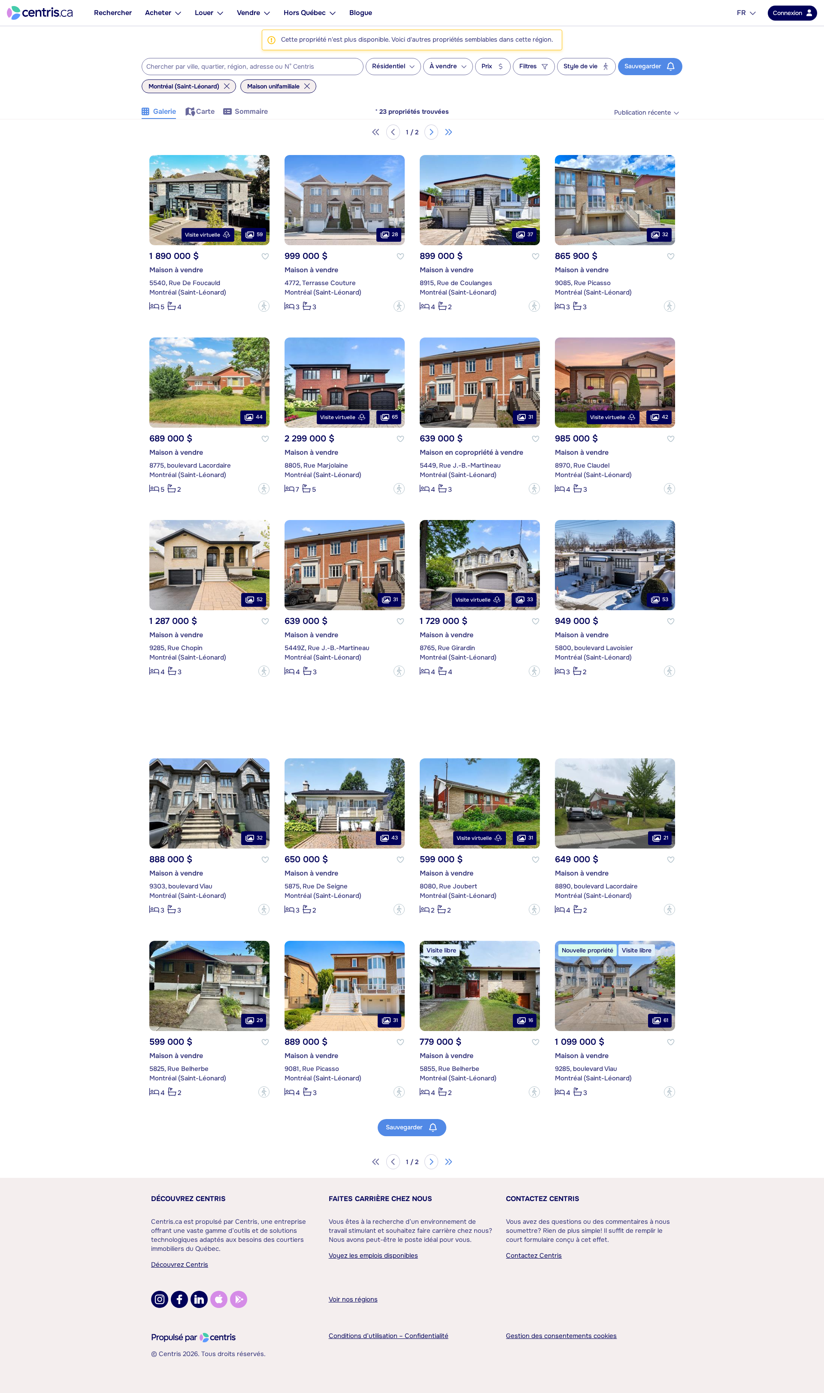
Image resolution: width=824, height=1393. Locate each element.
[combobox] (253, 66)
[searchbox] (247, 67)
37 (530, 234)
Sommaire (251, 111)
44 (259, 417)
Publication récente (642, 113)
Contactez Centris (542, 1198)
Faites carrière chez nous (380, 1198)
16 (530, 1020)
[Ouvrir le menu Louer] (220, 12)
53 (665, 599)
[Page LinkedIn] (199, 1299)
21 (665, 837)
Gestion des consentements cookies (561, 1336)
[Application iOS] (218, 1299)
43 (394, 837)
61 (665, 1020)
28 (395, 234)
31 (530, 417)
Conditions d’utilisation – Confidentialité (388, 1336)
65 (395, 417)
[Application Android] (238, 1299)
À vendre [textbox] (443, 66)
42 (665, 417)
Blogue (360, 12)
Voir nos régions (353, 1299)
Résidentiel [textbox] (388, 66)
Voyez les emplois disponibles (373, 1255)
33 (530, 599)
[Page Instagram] (159, 1299)
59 (260, 234)
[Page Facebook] (179, 1299)
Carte (205, 111)
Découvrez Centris (188, 1198)
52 (260, 599)
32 (665, 234)
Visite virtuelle (202, 234)
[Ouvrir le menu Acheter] (178, 12)
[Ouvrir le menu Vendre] (267, 12)
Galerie (164, 111)
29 (260, 1020)
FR (741, 12)
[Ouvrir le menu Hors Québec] (332, 12)
